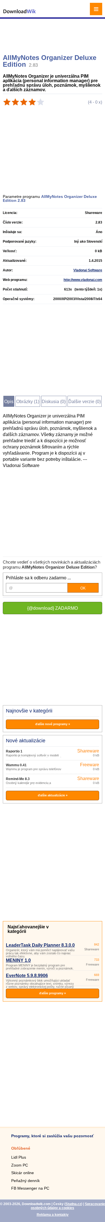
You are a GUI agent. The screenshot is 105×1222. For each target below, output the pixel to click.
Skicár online (22, 1172)
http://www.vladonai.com (83, 280)
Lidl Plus (18, 1157)
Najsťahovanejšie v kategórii (28, 929)
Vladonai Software (87, 270)
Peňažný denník (25, 1180)
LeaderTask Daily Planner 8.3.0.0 (40, 945)
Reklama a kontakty (53, 1215)
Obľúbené (20, 1148)
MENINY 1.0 (18, 960)
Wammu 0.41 (16, 765)
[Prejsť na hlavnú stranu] (19, 14)
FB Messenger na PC (30, 1188)
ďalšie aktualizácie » (52, 795)
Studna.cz (73, 1204)
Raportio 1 (14, 751)
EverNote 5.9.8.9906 (27, 975)
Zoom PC (19, 1165)
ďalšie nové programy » (52, 724)
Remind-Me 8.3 (18, 779)
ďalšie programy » (52, 993)
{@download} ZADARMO (52, 608)
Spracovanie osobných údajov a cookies (68, 1206)
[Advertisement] (53, 34)
